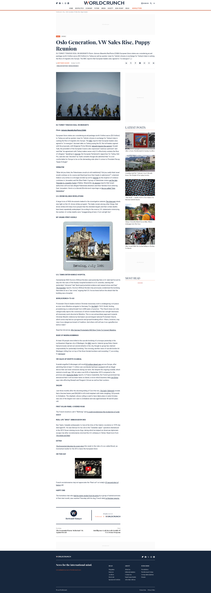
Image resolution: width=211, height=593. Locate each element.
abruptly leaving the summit (102, 146)
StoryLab (111, 577)
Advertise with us (130, 579)
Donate (143, 577)
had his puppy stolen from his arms (86, 496)
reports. (112, 498)
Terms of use (142, 590)
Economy (89, 8)
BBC (90, 141)
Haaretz (95, 178)
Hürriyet (77, 154)
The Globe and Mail (63, 436)
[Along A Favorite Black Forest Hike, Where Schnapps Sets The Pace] (140, 212)
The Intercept (111, 201)
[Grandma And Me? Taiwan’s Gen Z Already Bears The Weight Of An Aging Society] (140, 163)
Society (110, 8)
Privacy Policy (151, 590)
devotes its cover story (75, 446)
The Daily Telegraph (107, 391)
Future (96, 8)
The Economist (61, 446)
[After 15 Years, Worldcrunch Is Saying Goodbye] (140, 141)
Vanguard (61, 354)
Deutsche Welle (72, 375)
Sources (111, 572)
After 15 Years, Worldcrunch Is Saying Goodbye (140, 151)
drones (64, 36)
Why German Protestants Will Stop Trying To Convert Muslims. (93, 330)
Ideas (127, 8)
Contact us (128, 574)
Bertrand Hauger (63, 63)
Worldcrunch (59, 12)
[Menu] (154, 3)
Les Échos (114, 378)
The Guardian (61, 288)
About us (127, 569)
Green (103, 8)
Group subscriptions (147, 574)
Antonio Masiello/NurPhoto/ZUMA (73, 130)
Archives (111, 574)
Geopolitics (79, 8)
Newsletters (137, 8)
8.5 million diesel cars (93, 364)
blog (64, 12)
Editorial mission (130, 572)
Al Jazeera (96, 183)
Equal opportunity (130, 577)
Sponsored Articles (114, 579)
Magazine (111, 569)
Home (71, 8)
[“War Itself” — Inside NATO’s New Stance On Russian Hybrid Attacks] (140, 187)
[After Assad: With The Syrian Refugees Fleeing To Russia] (140, 236)
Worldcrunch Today (147, 572)
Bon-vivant (119, 8)
